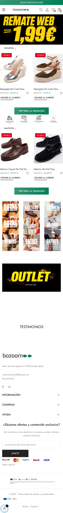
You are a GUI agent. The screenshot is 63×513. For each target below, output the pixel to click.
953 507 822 (8, 378)
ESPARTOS (9, 48)
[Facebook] (3, 387)
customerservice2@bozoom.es (15, 374)
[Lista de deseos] (53, 9)
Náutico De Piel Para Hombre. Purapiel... (44, 169)
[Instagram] (9, 387)
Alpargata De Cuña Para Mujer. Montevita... (12, 89)
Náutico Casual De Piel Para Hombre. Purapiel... (14, 169)
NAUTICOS (9, 128)
